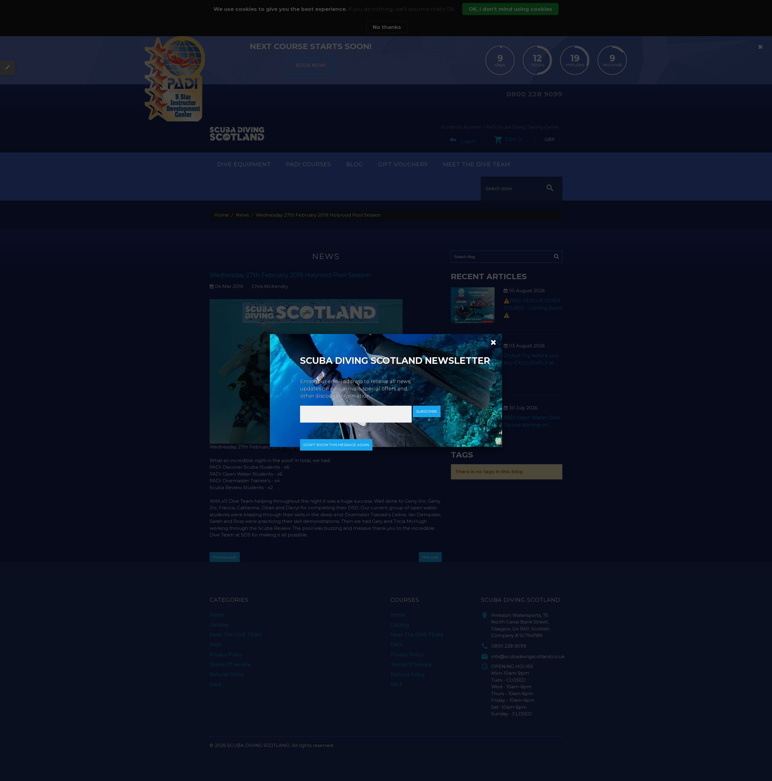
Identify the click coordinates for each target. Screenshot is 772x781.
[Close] (491, 341)
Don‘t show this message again (336, 444)
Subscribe (426, 411)
